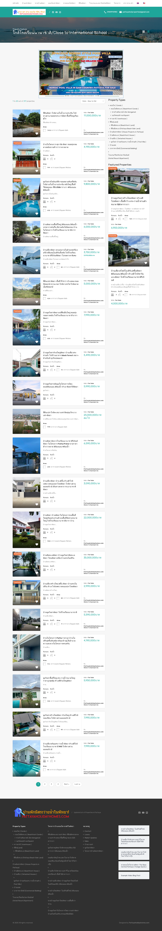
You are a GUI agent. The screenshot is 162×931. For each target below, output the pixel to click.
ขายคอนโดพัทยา (69, 3)
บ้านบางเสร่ (89, 844)
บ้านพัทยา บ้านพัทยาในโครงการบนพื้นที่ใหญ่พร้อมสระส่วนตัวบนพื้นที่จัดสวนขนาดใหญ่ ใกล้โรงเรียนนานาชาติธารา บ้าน (60, 518)
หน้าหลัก (16, 3)
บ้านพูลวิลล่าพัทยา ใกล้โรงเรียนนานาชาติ (60, 612)
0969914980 (112, 12)
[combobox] (93, 101)
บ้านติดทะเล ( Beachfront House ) (122, 135)
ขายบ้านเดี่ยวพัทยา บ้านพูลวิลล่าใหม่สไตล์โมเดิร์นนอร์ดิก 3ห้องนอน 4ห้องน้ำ (63, 882)
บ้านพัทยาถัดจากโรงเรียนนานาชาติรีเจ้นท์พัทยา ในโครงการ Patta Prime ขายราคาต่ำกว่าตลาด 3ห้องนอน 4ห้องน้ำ (60, 444)
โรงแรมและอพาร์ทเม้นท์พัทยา (100, 3)
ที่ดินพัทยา (82, 3)
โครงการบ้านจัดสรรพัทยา (94, 851)
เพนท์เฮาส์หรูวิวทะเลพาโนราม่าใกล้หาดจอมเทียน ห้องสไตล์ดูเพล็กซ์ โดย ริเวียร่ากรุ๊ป (62, 861)
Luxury (87, 834)
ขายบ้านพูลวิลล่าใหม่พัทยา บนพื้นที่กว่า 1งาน (62, 902)
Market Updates (91, 838)
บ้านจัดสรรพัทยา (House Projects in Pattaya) (126, 132)
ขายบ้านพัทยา (40, 3)
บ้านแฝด (113, 145)
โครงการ (117, 3)
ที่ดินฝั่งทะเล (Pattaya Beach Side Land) (125, 129)
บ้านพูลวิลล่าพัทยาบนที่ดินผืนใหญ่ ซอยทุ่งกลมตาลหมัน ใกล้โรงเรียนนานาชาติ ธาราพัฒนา (60, 315)
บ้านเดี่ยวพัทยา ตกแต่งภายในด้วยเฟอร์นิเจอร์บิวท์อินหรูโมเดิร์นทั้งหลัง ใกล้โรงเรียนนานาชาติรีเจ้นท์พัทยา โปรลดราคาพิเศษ (60, 253)
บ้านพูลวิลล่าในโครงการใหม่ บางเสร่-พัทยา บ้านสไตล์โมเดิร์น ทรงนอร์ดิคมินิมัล (63, 912)
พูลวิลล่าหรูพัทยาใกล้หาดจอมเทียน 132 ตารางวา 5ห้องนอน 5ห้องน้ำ (62, 849)
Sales (87, 841)
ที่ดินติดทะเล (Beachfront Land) (123, 125)
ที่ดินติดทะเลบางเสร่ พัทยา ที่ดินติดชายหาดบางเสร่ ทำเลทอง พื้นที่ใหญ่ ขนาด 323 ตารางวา (63, 838)
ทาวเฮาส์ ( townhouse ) (118, 119)
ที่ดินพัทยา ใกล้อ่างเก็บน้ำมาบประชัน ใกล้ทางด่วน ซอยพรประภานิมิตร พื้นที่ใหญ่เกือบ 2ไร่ (60, 116)
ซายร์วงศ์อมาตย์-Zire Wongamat (124, 112)
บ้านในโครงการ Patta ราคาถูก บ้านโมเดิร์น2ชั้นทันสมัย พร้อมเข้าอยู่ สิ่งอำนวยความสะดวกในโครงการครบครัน (59, 641)
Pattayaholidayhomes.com (139, 923)
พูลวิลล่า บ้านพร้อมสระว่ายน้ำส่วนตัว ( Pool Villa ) (128, 142)
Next (66, 784)
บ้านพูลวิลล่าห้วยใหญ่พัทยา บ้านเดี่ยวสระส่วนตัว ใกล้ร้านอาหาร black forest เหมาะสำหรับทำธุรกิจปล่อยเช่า (61, 355)
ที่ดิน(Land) (114, 122)
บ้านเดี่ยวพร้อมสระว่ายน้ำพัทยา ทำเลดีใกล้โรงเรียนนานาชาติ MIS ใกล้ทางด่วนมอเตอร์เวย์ (60, 746)
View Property (26, 132)
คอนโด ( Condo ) (116, 105)
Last (76, 784)
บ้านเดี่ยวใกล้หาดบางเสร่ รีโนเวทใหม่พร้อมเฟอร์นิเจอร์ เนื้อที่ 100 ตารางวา (63, 872)
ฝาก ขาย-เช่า (128, 3)
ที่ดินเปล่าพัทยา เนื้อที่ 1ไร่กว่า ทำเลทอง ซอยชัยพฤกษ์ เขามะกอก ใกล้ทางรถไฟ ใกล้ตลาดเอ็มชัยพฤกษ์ (61, 284)
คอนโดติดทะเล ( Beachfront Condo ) (125, 109)
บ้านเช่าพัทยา (27, 3)
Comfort (88, 831)
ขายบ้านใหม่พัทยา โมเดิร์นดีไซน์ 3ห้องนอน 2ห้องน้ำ (63, 892)
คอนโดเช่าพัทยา (54, 3)
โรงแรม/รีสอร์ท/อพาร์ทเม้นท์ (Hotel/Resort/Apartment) (118, 156)
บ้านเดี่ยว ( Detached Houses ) (121, 139)
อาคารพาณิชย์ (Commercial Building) (123, 148)
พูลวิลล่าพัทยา (90, 848)
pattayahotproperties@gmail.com (136, 12)
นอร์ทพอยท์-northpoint (120, 115)
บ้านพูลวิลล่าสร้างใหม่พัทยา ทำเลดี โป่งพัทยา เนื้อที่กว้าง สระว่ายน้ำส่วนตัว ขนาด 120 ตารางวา (129, 201)
